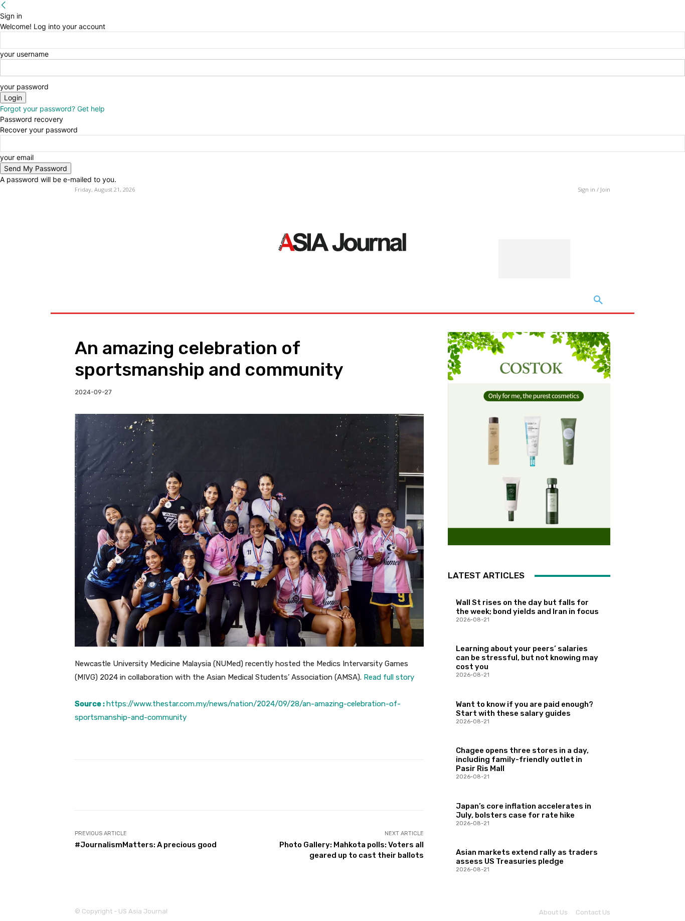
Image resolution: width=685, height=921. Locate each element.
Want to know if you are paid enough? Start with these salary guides (524, 709)
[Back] (3, 5)
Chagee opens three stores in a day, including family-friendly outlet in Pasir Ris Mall (522, 759)
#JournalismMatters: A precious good (146, 844)
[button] (598, 300)
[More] (408, 785)
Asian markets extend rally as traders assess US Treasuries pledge (527, 857)
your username (24, 54)
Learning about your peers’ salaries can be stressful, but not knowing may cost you (527, 657)
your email (17, 157)
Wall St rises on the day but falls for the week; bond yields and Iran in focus (527, 607)
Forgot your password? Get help (52, 108)
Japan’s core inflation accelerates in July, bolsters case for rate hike (523, 811)
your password (24, 86)
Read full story (389, 677)
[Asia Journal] (342, 241)
